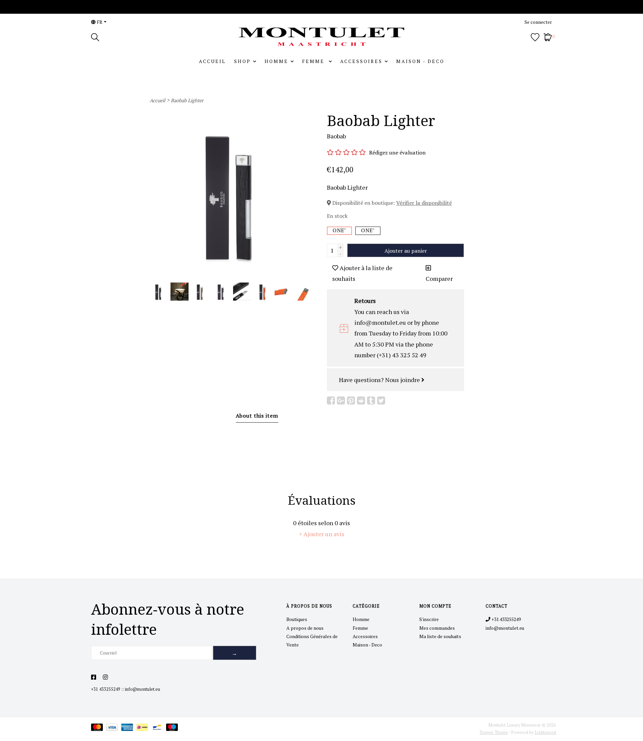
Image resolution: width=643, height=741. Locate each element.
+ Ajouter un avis (321, 534)
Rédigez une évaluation (397, 152)
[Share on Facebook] (331, 400)
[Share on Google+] (341, 400)
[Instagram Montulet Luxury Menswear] (105, 677)
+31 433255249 (105, 689)
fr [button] (99, 22)
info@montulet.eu (142, 689)
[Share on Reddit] (361, 400)
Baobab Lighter (187, 100)
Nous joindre (403, 380)
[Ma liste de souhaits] (535, 36)
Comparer (439, 278)
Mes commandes (437, 628)
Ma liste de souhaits (440, 636)
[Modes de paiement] (98, 728)
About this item (257, 415)
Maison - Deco (420, 61)
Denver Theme (494, 732)
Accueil (212, 61)
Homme (276, 61)
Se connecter (538, 22)
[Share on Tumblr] (371, 400)
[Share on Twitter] (381, 400)
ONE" (339, 230)
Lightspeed (545, 732)
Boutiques (296, 619)
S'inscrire (429, 619)
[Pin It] (351, 400)
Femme (314, 61)
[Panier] (548, 36)
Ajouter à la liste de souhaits (362, 273)
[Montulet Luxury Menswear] (321, 36)
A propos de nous (305, 628)
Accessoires (361, 61)
